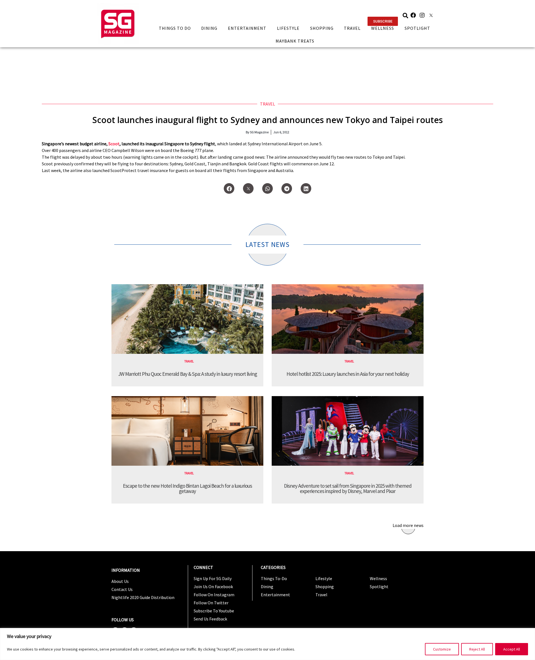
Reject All (477, 649)
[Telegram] (286, 188)
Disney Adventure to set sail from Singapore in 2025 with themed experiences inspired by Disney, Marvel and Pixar (348, 488)
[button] (383, 21)
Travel (352, 28)
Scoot (114, 143)
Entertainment (247, 28)
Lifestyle (288, 28)
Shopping (322, 28)
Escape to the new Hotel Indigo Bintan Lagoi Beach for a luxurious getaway (187, 488)
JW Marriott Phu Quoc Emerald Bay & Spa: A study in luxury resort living (187, 374)
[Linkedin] (306, 188)
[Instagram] (422, 15)
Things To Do (175, 28)
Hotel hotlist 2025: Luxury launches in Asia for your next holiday (347, 374)
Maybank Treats (295, 41)
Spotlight (417, 28)
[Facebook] (413, 15)
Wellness (382, 28)
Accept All (511, 649)
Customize (442, 649)
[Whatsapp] (267, 188)
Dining (209, 28)
